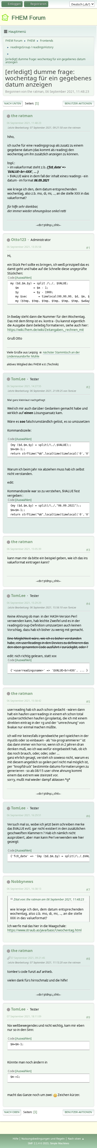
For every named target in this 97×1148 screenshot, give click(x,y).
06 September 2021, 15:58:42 (24, 700)
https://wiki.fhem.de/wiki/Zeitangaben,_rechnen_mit (45, 330)
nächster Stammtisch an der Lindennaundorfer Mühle (43, 354)
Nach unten (12, 103)
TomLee (18, 378)
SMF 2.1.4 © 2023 (38, 1143)
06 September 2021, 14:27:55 (24, 386)
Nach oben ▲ (76, 1138)
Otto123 (18, 239)
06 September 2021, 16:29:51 (24, 815)
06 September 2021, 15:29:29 (24, 602)
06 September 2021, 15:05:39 (24, 549)
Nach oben (12, 1112)
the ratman (22, 115)
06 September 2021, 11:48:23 (24, 123)
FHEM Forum (28, 18)
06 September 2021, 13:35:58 (24, 246)
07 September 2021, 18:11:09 (24, 1016)
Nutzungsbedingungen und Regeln (43, 1138)
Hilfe (15, 1138)
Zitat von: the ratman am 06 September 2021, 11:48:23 (49, 899)
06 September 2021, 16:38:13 (24, 888)
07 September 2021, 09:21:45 (28, 957)
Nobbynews (22, 881)
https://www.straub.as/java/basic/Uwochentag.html (44, 930)
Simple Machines (59, 1143)
